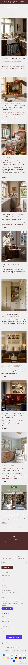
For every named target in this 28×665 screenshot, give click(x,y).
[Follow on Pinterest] (6, 643)
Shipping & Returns (5, 575)
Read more (4, 73)
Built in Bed (5, 512)
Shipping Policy (5, 621)
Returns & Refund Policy (6, 619)
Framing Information (6, 590)
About (2, 616)
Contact (3, 580)
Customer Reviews (5, 588)
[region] (14, 539)
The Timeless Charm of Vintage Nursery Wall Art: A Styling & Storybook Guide (13, 162)
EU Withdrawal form (6, 624)
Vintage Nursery (6, 157)
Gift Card (3, 585)
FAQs (2, 583)
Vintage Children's (7, 465)
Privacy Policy (4, 626)
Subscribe (7, 567)
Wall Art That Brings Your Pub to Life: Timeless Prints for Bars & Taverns (13, 415)
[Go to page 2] (20, 527)
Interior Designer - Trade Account (9, 592)
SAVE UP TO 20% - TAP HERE (14, 1)
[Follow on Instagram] (2, 643)
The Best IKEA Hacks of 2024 (13, 515)
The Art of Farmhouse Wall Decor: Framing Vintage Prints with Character (13, 60)
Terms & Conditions (6, 629)
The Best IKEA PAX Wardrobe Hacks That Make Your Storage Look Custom (13, 315)
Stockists (3, 578)
